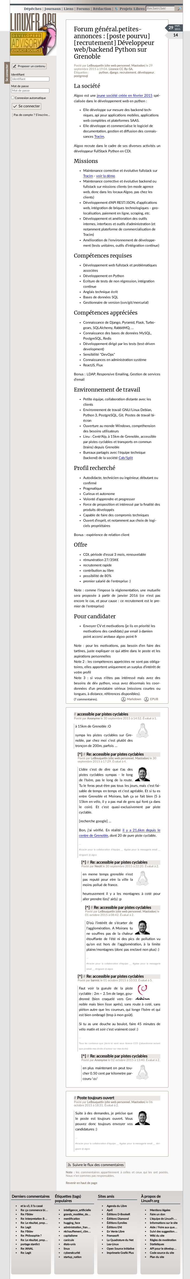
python (103, 72)
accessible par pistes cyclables (102, 714)
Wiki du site (157, 1235)
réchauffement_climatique (80, 1231)
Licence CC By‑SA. (121, 69)
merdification (72, 1218)
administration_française (79, 1227)
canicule (69, 1240)
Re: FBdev (27, 1214)
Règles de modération (163, 1240)
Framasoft (113, 1235)
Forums (83, 9)
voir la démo (105, 176)
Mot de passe (20, 86)
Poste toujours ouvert (95, 1098)
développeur (146, 72)
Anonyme (93, 718)
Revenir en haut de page (81, 1183)
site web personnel (117, 65)
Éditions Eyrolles (117, 1223)
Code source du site (162, 1252)
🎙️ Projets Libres (129, 9)
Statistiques (157, 1244)
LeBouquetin (95, 65)
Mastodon (138, 65)
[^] (80, 754)
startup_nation (73, 1257)
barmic (95, 980)
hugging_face (72, 1223)
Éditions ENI (114, 1227)
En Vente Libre (115, 1231)
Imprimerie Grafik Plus (120, 1252)
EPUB (154, 699)
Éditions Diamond (118, 1218)
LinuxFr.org (33, 32)
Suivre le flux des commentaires (98, 1165)
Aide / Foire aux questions (166, 1227)
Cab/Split (126, 458)
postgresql (81, 76)
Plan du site (157, 1257)
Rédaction (102, 9)
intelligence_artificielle (77, 1210)
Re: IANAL (27, 1248)
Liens (68, 9)
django (114, 72)
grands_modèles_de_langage (81, 1214)
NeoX (98, 866)
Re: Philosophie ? (31, 1235)
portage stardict (30, 1244)
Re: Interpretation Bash (35, 1218)
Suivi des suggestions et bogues (169, 1231)
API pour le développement (166, 1248)
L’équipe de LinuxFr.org (164, 1218)
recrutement (128, 72)
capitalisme (70, 1235)
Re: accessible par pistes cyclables (115, 754)
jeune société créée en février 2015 (124, 95)
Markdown (134, 699)
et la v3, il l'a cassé (32, 1206)
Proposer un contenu (31, 66)
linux (67, 1248)
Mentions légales (160, 1210)
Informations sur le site (163, 1223)
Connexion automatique (30, 98)
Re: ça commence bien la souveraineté (44, 1210)
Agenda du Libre (117, 1206)
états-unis (70, 1244)
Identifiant (18, 74)
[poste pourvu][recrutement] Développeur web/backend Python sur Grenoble (114, 46)
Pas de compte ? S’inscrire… (32, 115)
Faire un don (157, 1214)
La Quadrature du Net (120, 1240)
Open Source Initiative (120, 1248)
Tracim (99, 136)
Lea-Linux (113, 1244)
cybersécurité (72, 1252)
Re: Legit (26, 1227)
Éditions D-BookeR (118, 1214)
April (110, 1210)
